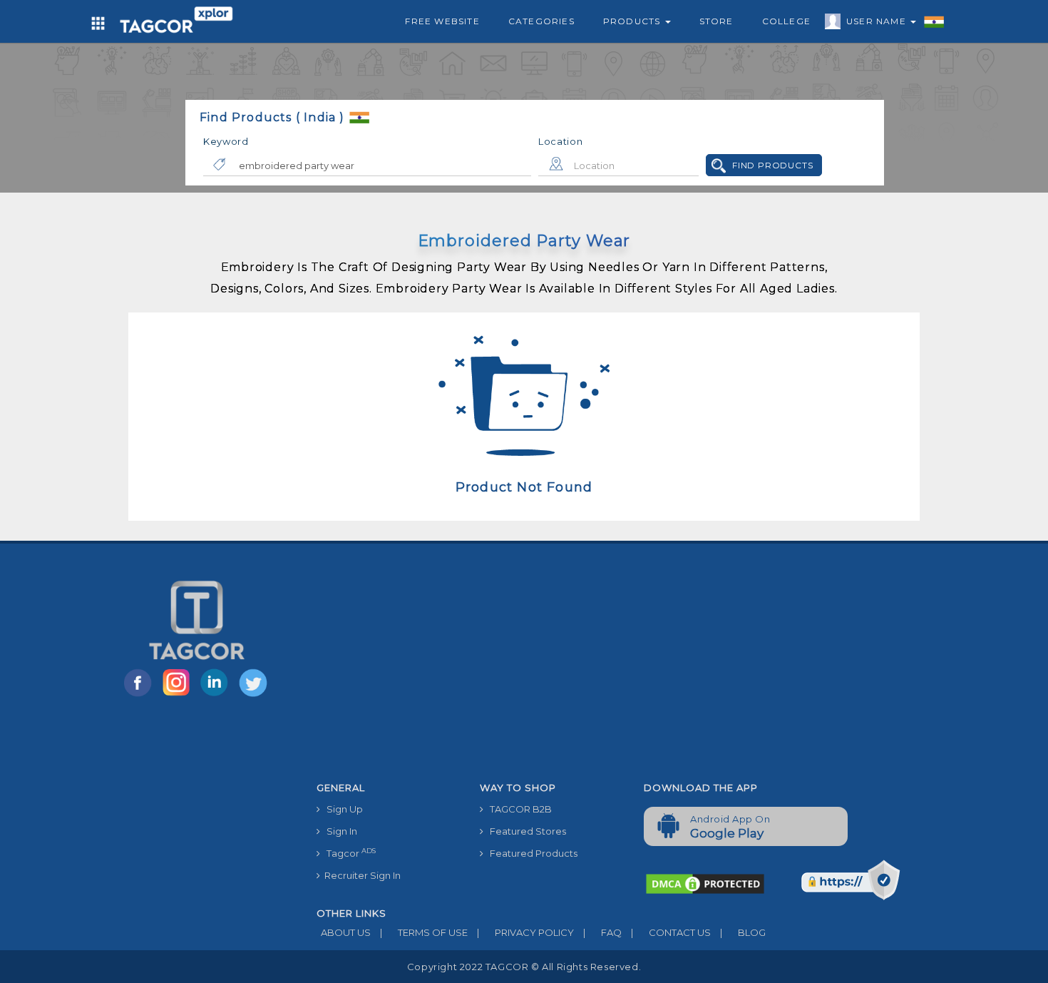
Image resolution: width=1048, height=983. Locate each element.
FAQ (602, 932)
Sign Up (341, 809)
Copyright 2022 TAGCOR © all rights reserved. (524, 966)
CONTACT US (671, 932)
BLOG (743, 932)
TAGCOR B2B (517, 809)
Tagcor (348, 853)
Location (560, 141)
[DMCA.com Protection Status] (705, 883)
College (786, 21)
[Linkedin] (217, 695)
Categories (541, 21)
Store (716, 21)
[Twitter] (254, 695)
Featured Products (530, 853)
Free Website (442, 21)
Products (633, 21)
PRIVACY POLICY (525, 932)
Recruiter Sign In (360, 875)
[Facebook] (140, 695)
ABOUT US (344, 932)
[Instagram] (179, 695)
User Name (877, 21)
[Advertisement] (633, 668)
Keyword (226, 141)
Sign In (338, 831)
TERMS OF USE (424, 932)
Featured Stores (524, 831)
